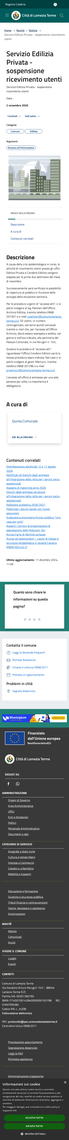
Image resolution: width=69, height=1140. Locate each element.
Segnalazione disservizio (22, 1048)
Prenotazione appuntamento (25, 1042)
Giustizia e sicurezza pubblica (25, 897)
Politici (12, 823)
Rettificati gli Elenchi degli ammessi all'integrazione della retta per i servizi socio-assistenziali (33, 479)
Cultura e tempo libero (21, 857)
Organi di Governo (19, 800)
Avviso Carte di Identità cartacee (25, 534)
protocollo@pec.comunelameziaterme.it (32, 1021)
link (14, 1110)
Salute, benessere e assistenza (26, 908)
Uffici (11, 811)
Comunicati (15, 937)
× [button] (65, 1082)
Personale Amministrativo (23, 828)
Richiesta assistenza (20, 1059)
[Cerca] (61, 15)
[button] (34, 1134)
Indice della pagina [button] (22, 213)
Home (7, 30)
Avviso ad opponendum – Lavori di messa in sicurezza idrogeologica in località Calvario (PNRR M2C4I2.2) (32, 543)
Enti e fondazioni (18, 817)
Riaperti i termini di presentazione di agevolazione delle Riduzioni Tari (28, 528)
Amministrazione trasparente (26, 1076)
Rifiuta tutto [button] (34, 1126)
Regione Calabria (15, 4)
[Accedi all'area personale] (55, 4)
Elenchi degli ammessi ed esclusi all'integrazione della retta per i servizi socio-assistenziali (33, 496)
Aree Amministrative (20, 806)
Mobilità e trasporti (19, 874)
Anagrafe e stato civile (21, 851)
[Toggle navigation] (7, 15)
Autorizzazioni (16, 914)
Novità (20, 30)
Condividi (13, 116)
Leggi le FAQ (15, 1053)
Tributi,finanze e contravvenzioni (28, 902)
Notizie (33, 30)
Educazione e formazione (23, 891)
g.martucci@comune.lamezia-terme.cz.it (30, 370)
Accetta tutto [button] (34, 1117)
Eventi (12, 964)
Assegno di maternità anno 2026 (26, 488)
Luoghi (12, 958)
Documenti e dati (18, 834)
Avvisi (11, 942)
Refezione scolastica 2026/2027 (25, 505)
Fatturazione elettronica (17, 1013)
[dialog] (34, 1109)
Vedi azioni (31, 116)
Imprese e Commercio (21, 863)
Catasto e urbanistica (21, 868)
